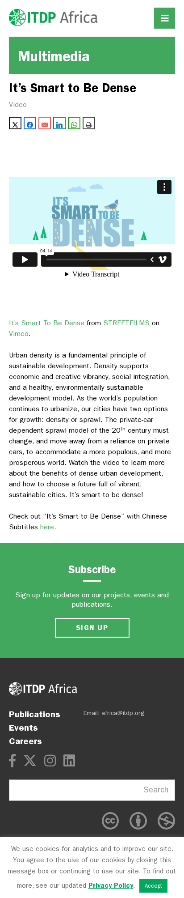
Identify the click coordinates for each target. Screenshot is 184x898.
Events (23, 727)
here (47, 527)
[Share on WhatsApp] (74, 123)
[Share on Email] (44, 123)
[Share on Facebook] (30, 123)
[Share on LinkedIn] (59, 123)
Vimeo (19, 333)
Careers (25, 741)
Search (156, 790)
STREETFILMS (126, 323)
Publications (34, 714)
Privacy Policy (110, 885)
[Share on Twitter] (15, 123)
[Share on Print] (89, 123)
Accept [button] (153, 885)
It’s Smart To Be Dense (46, 323)
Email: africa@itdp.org (114, 713)
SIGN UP (92, 627)
